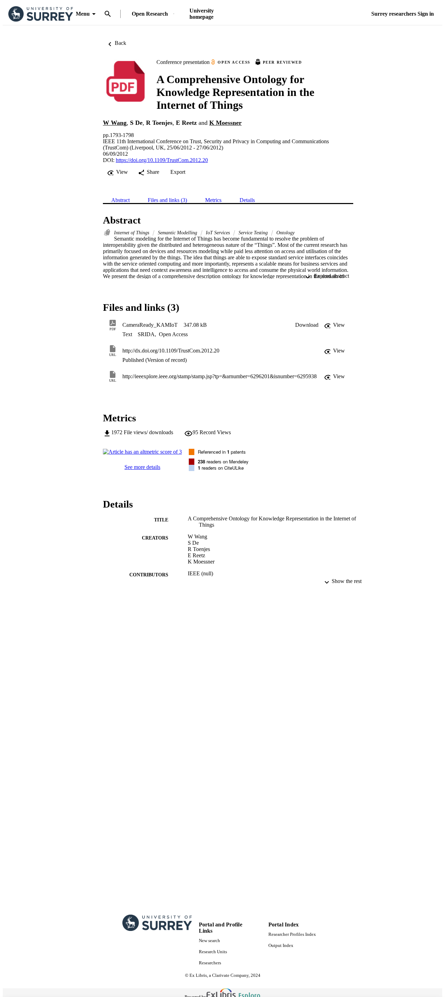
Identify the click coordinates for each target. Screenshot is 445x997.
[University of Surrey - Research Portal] (40, 14)
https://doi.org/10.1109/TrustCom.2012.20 (162, 160)
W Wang (115, 122)
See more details (142, 467)
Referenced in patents (222, 451)
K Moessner (225, 122)
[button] (306, 325)
